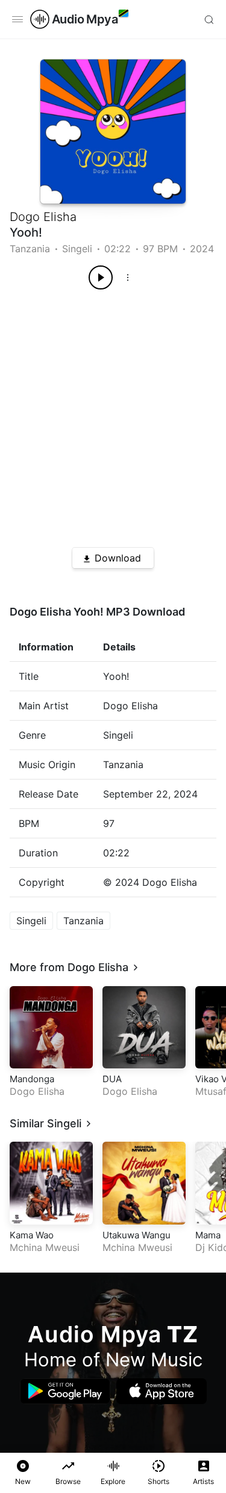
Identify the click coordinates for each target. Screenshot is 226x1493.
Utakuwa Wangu (136, 1235)
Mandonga (32, 1079)
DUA (112, 1079)
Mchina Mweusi (45, 1247)
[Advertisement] (113, 414)
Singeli (77, 249)
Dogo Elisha (43, 217)
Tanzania (30, 249)
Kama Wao (32, 1235)
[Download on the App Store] (161, 1391)
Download (118, 558)
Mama (208, 1235)
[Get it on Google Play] (65, 1391)
